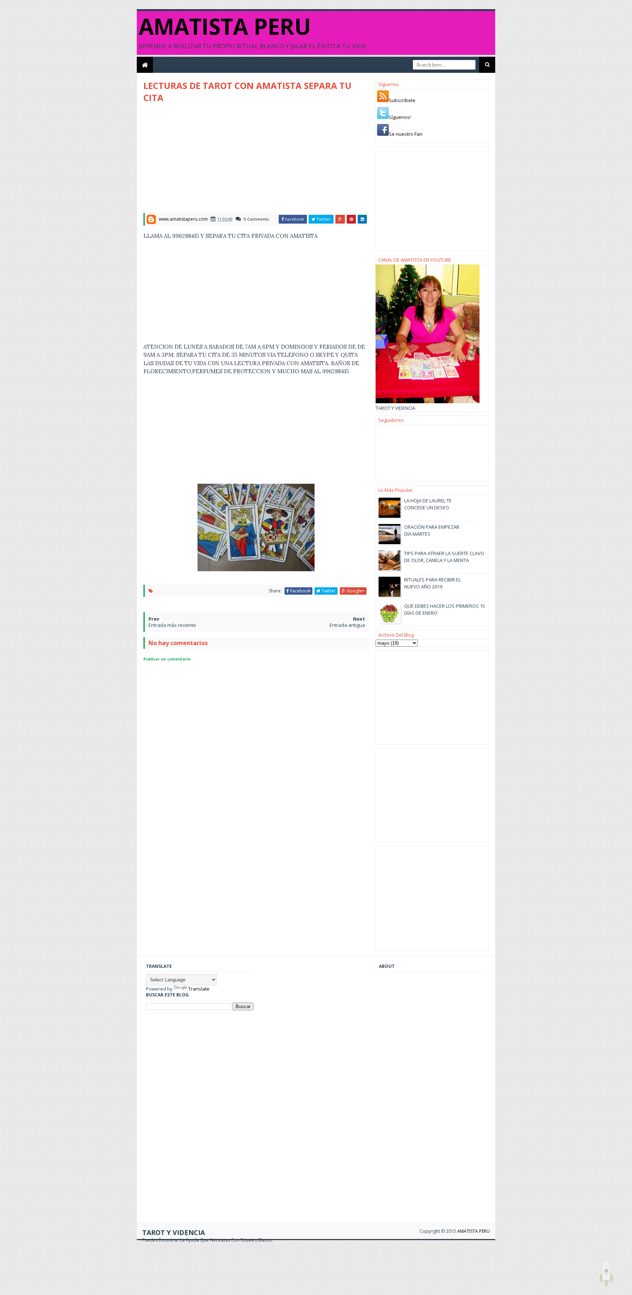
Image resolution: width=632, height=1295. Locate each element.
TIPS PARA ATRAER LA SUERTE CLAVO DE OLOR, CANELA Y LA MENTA (444, 556)
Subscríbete (402, 100)
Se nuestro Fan (405, 134)
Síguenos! (400, 117)
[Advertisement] (204, 160)
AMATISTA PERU (225, 26)
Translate (199, 988)
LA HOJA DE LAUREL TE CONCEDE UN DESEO (428, 503)
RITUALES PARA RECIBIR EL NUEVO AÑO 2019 (432, 583)
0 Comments (256, 219)
